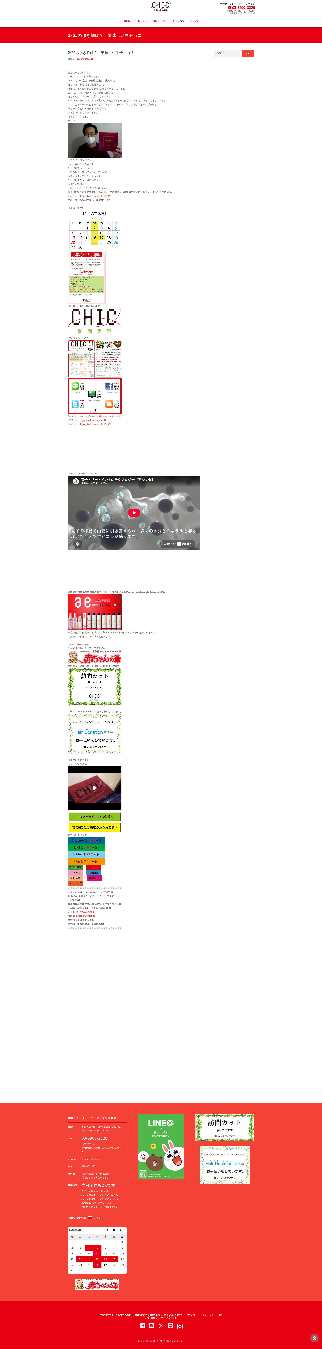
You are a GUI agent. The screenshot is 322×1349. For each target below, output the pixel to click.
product (159, 21)
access (178, 21)
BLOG (194, 21)
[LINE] (170, 1325)
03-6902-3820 (80, 644)
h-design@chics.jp (84, 915)
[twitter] (161, 1325)
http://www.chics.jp (84, 911)
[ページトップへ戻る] (314, 1338)
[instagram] (179, 1325)
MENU (142, 21)
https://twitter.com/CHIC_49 (95, 196)
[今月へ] (114, 1230)
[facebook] (142, 1325)
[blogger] (151, 1325)
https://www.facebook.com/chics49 (101, 416)
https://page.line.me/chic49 (90, 420)
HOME (128, 21)
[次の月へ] (122, 1230)
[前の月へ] (105, 1230)
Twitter (103, 192)
